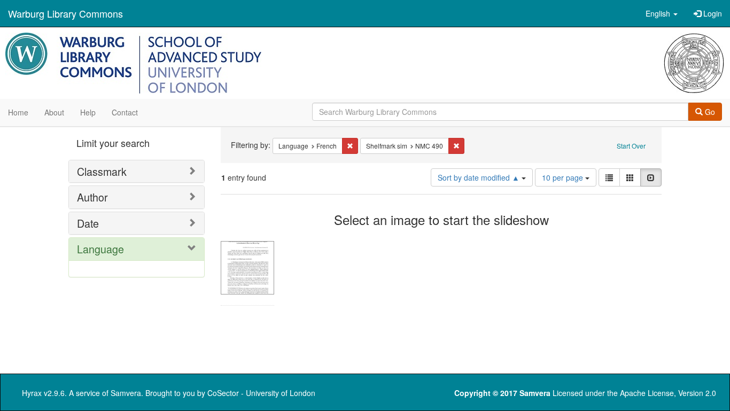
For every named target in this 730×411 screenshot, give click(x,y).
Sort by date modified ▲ (480, 177)
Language (100, 249)
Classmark (102, 171)
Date (88, 223)
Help (88, 112)
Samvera (126, 392)
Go (709, 111)
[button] (662, 13)
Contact (125, 112)
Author (92, 197)
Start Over (631, 145)
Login (711, 13)
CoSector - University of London (261, 392)
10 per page (563, 177)
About (54, 112)
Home (18, 112)
